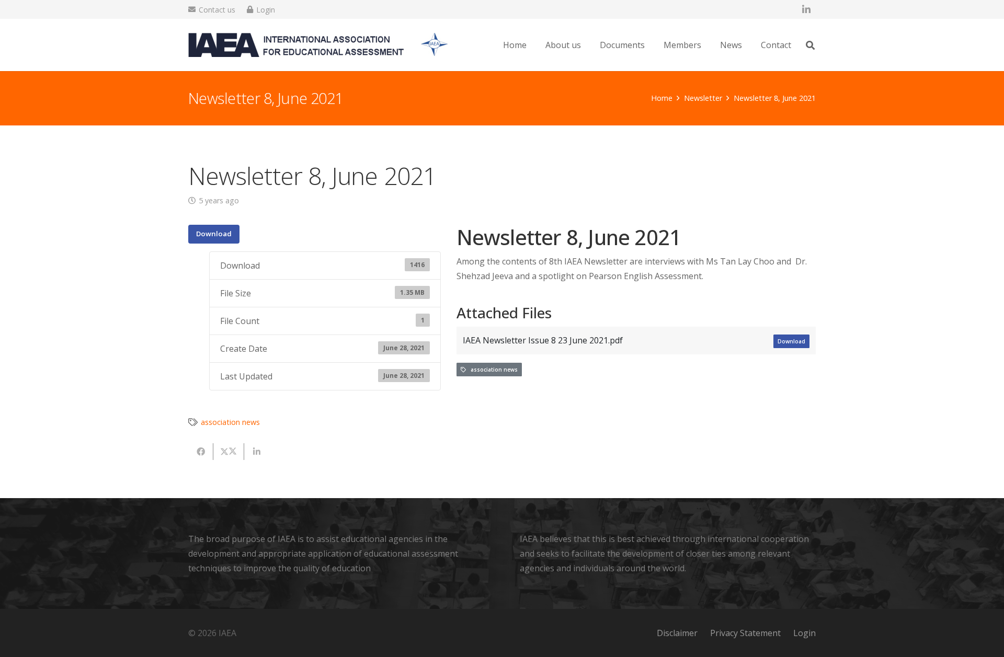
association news (492, 369)
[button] (810, 45)
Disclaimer (677, 633)
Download (214, 233)
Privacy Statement (745, 633)
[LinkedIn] (806, 9)
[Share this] (200, 451)
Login (804, 633)
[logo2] (318, 45)
